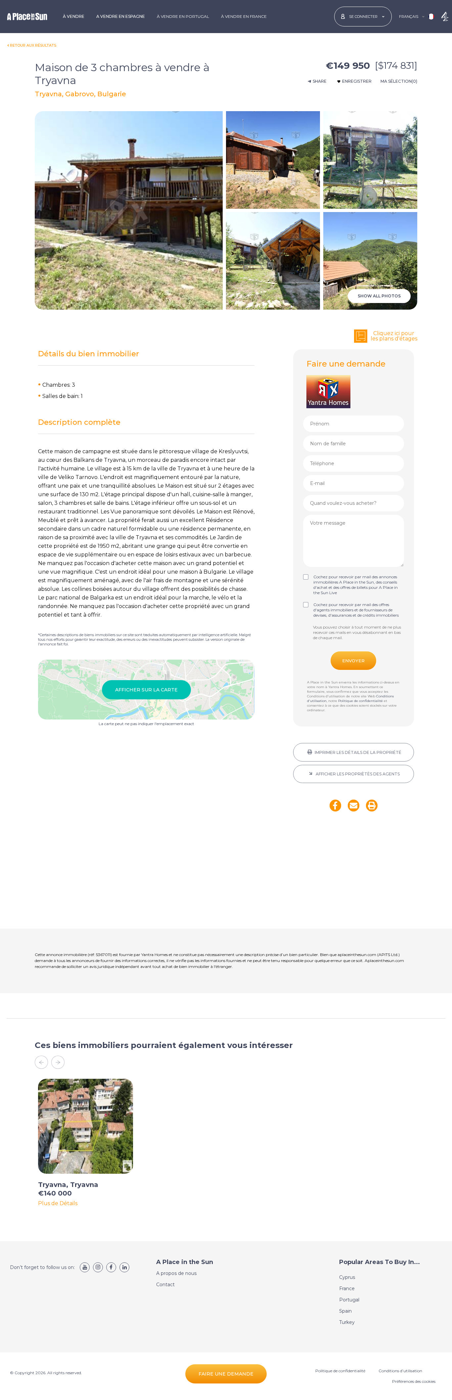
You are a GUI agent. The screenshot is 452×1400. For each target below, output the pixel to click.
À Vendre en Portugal (183, 16)
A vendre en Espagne (120, 16)
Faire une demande (226, 1374)
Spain (345, 1311)
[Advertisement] (353, 874)
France (347, 1288)
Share (320, 81)
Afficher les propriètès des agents (357, 773)
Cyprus (347, 1277)
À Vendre (73, 16)
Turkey (347, 1322)
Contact (165, 1285)
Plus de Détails (57, 1203)
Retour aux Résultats (33, 45)
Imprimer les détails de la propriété (357, 752)
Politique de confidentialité (360, 701)
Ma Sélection (399, 81)
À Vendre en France (244, 16)
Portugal (349, 1300)
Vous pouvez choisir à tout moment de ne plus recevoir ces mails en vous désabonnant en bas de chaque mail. (357, 632)
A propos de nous (176, 1273)
